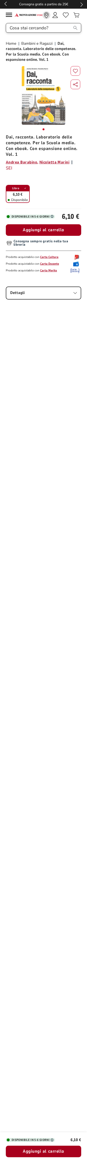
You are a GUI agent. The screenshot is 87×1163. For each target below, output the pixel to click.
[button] (75, 84)
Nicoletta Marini (54, 162)
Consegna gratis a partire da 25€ (43, 4)
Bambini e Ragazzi (37, 43)
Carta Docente (49, 264)
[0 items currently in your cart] (76, 15)
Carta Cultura (49, 257)
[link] (46, 15)
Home (11, 43)
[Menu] (10, 16)
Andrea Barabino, (22, 162)
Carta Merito (48, 270)
